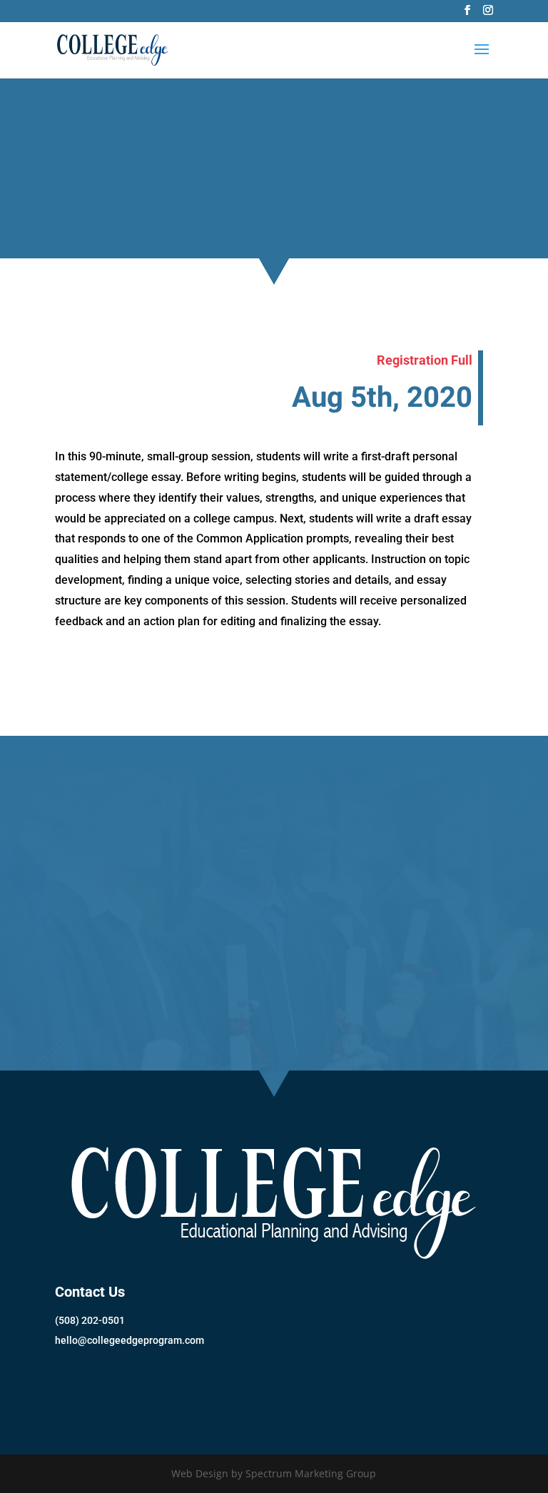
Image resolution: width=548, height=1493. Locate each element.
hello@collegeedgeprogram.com (129, 1340)
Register (273, 1000)
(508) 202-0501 (90, 1320)
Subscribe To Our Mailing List (161, 1387)
